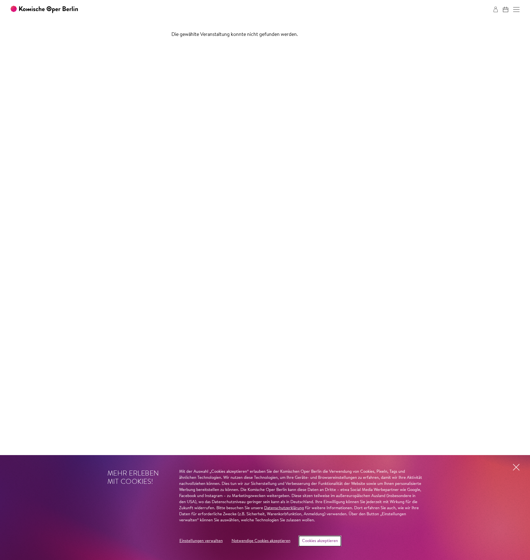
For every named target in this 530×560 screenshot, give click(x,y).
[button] (516, 9)
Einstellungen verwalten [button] (201, 541)
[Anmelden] (496, 9)
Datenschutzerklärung (284, 508)
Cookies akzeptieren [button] (320, 541)
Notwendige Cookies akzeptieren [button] (261, 541)
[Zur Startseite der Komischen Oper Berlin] (44, 9)
